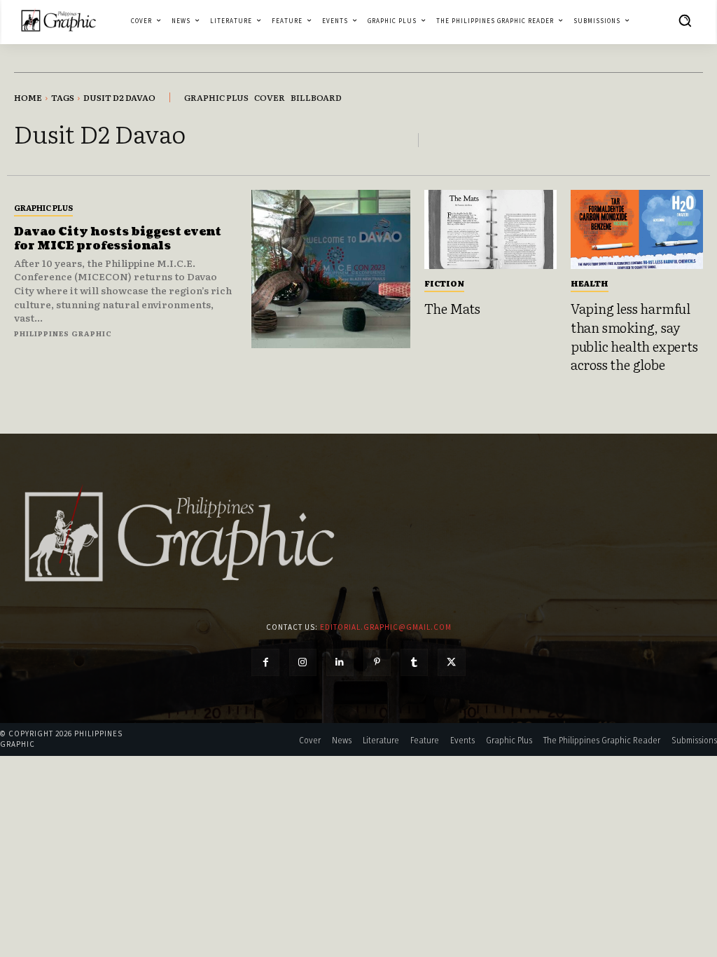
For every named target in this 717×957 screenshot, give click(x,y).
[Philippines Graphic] (58, 20)
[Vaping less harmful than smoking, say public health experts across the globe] (637, 229)
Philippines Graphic (63, 333)
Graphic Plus (43, 207)
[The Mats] (490, 229)
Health (589, 283)
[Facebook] (265, 662)
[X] (451, 662)
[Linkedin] (340, 662)
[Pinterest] (377, 662)
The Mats (452, 308)
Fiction (444, 283)
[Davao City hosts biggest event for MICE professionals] (330, 269)
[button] (685, 20)
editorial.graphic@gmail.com (386, 627)
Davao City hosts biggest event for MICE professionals (117, 238)
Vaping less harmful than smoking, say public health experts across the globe (634, 336)
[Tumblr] (414, 662)
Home (28, 97)
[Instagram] (302, 662)
